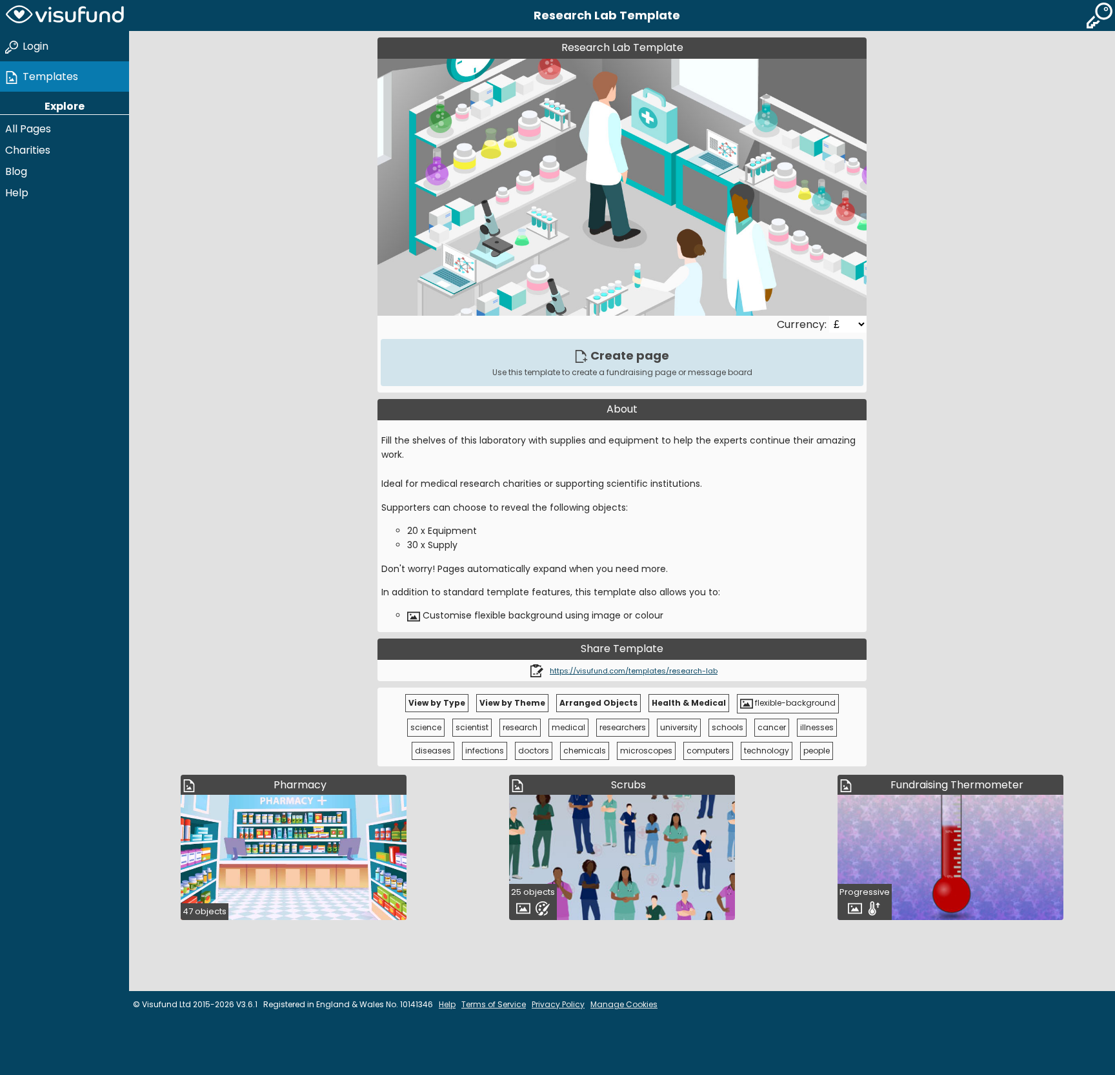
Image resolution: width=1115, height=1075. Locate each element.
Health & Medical (689, 702)
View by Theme (512, 702)
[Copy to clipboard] (537, 670)
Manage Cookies (624, 1004)
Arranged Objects (598, 702)
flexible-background (794, 702)
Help (16, 192)
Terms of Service (493, 1004)
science (425, 727)
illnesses (817, 727)
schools (727, 727)
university (679, 727)
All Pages (28, 128)
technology (766, 750)
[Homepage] (64, 15)
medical (568, 727)
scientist (472, 727)
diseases (433, 750)
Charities (27, 150)
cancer (772, 727)
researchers (622, 727)
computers (708, 750)
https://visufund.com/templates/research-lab (634, 671)
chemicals (584, 750)
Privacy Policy (558, 1004)
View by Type (436, 702)
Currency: (803, 324)
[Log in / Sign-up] (1099, 15)
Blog (16, 171)
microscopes (646, 750)
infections (484, 750)
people (816, 750)
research (520, 727)
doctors (533, 750)
